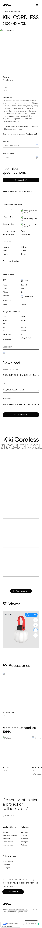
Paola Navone (8, 80)
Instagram (24, 832)
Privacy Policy (12, 911)
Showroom (6, 838)
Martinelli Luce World (10, 835)
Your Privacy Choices (12, 923)
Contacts (6, 832)
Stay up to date (14, 892)
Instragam (24, 842)
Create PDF (22, 180)
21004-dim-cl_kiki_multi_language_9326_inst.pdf (21, 375)
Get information (31, 923)
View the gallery (22, 591)
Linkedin (24, 835)
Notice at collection (7, 926)
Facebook (24, 838)
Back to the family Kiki (12, 11)
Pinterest (24, 845)
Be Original (6, 868)
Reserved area (8, 845)
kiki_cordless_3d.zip (13, 390)
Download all (22, 415)
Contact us (9, 816)
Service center (8, 842)
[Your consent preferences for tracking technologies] (38, 924)
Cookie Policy (23, 911)
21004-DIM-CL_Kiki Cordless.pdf (19, 404)
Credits (4, 911)
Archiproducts (8, 861)
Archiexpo (6, 864)
